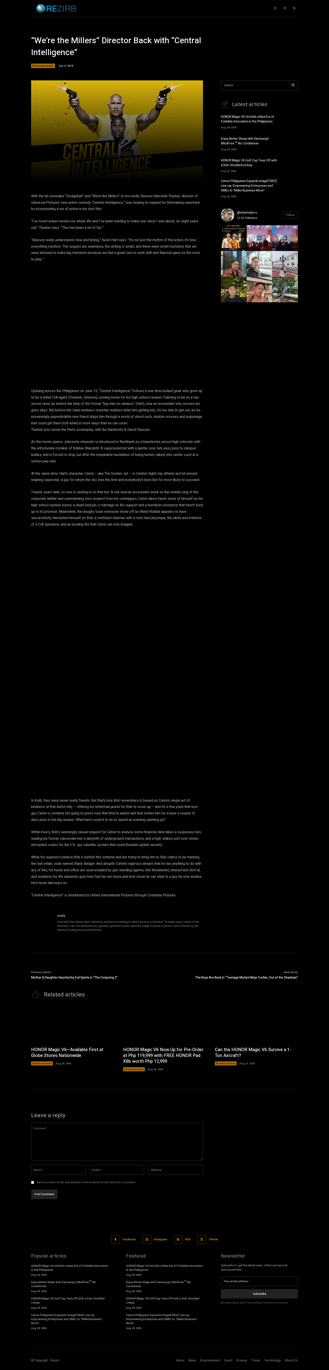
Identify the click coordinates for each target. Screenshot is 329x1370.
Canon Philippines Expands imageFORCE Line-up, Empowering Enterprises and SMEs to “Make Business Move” (249, 186)
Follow (290, 215)
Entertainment (43, 66)
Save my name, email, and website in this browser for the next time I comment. (86, 1182)
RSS (188, 1239)
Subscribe (259, 1294)
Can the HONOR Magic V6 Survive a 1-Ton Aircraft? (253, 1052)
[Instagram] (284, 8)
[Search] (293, 85)
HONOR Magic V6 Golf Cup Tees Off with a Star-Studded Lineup (249, 162)
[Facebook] (275, 8)
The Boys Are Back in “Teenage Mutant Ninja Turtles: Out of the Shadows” (246, 977)
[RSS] (178, 1239)
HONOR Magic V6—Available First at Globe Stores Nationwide (67, 1052)
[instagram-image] (234, 238)
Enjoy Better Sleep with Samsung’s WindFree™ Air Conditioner (245, 141)
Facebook (129, 1239)
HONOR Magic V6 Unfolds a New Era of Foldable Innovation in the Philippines (247, 119)
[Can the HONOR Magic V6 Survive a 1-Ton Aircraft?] (256, 1024)
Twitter (213, 1239)
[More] (181, 175)
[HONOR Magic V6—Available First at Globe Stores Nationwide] (72, 1024)
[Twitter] (294, 8)
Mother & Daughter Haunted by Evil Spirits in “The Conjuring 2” (74, 977)
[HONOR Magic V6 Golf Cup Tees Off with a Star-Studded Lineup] (290, 165)
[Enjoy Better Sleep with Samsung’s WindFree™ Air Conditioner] (290, 143)
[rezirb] (42, 924)
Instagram (160, 1239)
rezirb (61, 915)
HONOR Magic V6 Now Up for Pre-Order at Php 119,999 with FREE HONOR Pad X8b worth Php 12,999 (163, 1055)
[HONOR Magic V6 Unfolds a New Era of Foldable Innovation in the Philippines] (290, 121)
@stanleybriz (247, 212)
